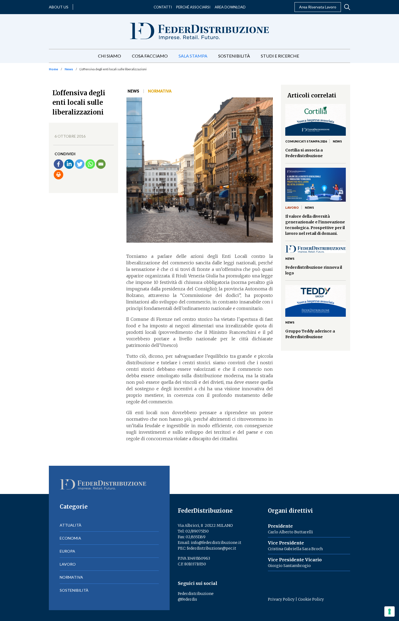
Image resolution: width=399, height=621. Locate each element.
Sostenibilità (234, 55)
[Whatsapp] (90, 164)
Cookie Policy (311, 599)
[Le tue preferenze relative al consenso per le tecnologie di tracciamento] (389, 611)
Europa (67, 551)
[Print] (58, 174)
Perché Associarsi (193, 7)
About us (58, 7)
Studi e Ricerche (280, 55)
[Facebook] (58, 164)
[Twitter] (79, 164)
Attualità (70, 525)
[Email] (101, 164)
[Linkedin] (69, 164)
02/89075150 (197, 531)
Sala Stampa (193, 55)
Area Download (230, 7)
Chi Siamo (109, 55)
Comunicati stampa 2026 (306, 141)
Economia (70, 538)
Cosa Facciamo (150, 55)
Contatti (163, 7)
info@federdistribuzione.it (216, 542)
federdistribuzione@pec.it (211, 548)
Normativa (160, 91)
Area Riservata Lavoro (317, 7)
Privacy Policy (281, 599)
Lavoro (292, 207)
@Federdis (187, 599)
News (69, 69)
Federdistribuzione (196, 593)
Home (53, 69)
